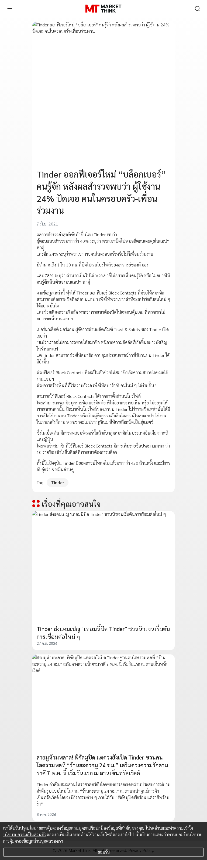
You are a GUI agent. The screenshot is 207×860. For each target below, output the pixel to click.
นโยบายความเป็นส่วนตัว (24, 834)
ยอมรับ (104, 852)
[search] (197, 8)
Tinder (57, 482)
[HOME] (103, 8)
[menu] (9, 8)
